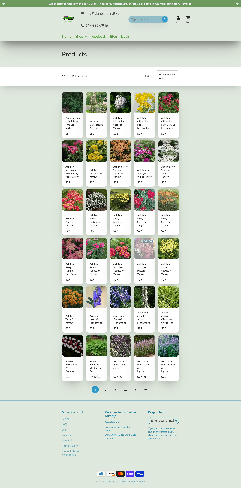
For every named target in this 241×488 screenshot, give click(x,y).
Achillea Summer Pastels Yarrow (144, 261)
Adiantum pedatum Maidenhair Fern (96, 358)
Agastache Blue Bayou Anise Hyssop (144, 358)
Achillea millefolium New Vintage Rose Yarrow (72, 163)
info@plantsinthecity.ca (103, 13)
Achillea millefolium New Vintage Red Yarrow (168, 115)
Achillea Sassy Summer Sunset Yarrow (168, 212)
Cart (188, 19)
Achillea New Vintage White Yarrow (168, 163)
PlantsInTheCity (114, 481)
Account (178, 19)
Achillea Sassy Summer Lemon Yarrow (120, 212)
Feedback (98, 36)
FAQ (64, 424)
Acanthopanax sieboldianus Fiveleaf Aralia (72, 115)
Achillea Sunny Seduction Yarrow (168, 261)
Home (66, 36)
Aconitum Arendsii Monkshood (96, 309)
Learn (65, 429)
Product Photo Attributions (70, 453)
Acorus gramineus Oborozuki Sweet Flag (168, 309)
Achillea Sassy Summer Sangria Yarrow (144, 212)
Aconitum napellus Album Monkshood (144, 309)
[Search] (165, 19)
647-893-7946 (96, 25)
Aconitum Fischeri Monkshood (120, 309)
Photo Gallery (70, 445)
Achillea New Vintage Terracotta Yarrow (120, 163)
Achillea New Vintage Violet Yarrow (144, 163)
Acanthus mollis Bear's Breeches (96, 115)
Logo (69, 19)
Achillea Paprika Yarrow (72, 212)
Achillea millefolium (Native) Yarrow (120, 115)
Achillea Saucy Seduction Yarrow (96, 261)
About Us (67, 440)
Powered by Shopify (134, 481)
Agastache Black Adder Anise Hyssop (120, 358)
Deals (125, 36)
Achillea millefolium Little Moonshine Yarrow (144, 115)
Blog (113, 36)
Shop (79, 36)
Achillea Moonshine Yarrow (96, 163)
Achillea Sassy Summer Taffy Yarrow (72, 261)
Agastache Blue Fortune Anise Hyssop (168, 358)
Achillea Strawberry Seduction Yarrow (120, 261)
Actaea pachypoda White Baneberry (72, 358)
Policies (66, 435)
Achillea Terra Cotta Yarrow (72, 309)
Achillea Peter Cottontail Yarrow (96, 212)
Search (66, 418)
